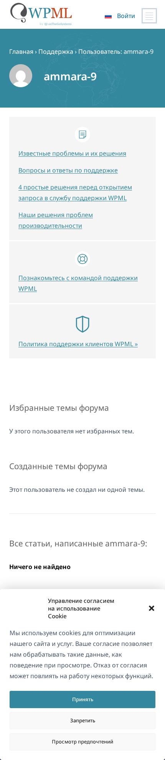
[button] (151, 608)
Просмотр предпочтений (82, 741)
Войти (126, 16)
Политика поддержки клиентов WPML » (78, 344)
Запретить (82, 720)
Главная (21, 51)
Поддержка (55, 51)
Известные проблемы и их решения (72, 153)
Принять (82, 699)
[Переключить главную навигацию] (149, 15)
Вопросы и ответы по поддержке (68, 170)
